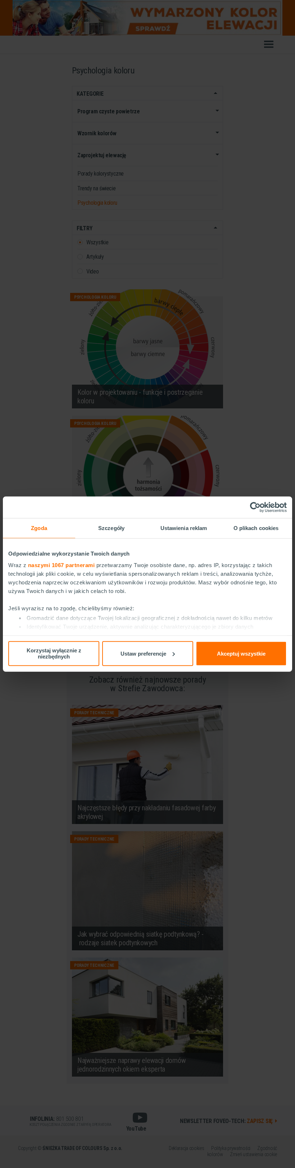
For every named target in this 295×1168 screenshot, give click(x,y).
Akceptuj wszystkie (241, 653)
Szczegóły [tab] (111, 528)
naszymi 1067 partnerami (61, 565)
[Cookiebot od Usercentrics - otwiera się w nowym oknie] (255, 507)
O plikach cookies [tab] (256, 528)
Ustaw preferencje (143, 653)
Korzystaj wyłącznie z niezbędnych (54, 653)
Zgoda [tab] (39, 528)
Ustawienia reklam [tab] (183, 528)
